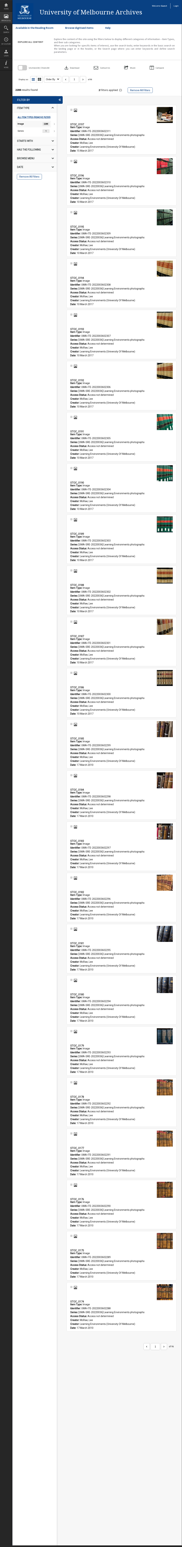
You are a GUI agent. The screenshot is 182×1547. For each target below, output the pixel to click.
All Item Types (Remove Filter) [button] (34, 117)
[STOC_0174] (165, 1292)
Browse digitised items (79, 28)
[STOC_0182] (165, 883)
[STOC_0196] (165, 166)
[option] (34, 124)
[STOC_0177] (165, 1139)
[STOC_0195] (165, 217)
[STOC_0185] (165, 729)
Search (6, 32)
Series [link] (21, 131)
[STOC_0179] (165, 1036)
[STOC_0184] (165, 780)
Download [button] (71, 67)
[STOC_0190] (165, 473)
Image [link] (21, 124)
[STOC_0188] (165, 576)
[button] (102, 68)
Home (6, 9)
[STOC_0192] (165, 371)
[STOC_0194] (165, 269)
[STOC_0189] (165, 524)
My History (6, 44)
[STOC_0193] (165, 320)
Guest (164, 5)
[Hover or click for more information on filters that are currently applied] (120, 90)
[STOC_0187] (165, 627)
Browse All (6, 20)
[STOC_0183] (165, 832)
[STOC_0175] (165, 1241)
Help (108, 28)
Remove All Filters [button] (140, 90)
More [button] (6, 67)
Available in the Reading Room (34, 28)
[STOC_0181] (165, 934)
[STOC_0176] (165, 1190)
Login (6, 56)
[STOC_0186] (165, 678)
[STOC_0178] (165, 1087)
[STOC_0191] (165, 422)
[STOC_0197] (165, 115)
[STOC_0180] (165, 985)
